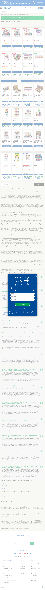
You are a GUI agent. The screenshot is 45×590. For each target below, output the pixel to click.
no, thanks (22, 309)
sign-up (22, 304)
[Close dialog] (35, 276)
